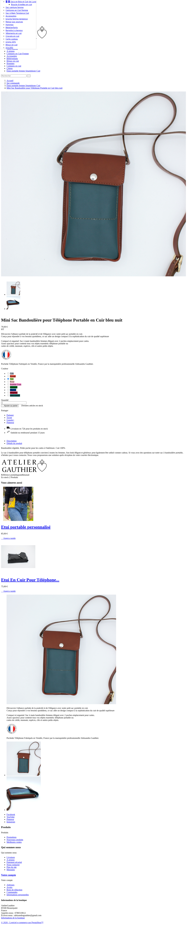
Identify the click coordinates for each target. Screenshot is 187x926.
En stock (5, 477)
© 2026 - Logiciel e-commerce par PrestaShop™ (22, 922)
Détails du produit (14, 443)
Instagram (11, 822)
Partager (10, 415)
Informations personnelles (18, 895)
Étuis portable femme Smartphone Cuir (23, 71)
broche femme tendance (17, 19)
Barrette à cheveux (14, 30)
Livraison (11, 857)
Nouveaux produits (15, 839)
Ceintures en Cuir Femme (17, 10)
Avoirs (9, 887)
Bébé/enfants (12, 27)
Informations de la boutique (13, 918)
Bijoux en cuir (12, 45)
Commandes (12, 892)
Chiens (10, 68)
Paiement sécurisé (14, 862)
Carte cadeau (12, 39)
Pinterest (10, 422)
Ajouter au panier (10, 406)
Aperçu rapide (8, 538)
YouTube (11, 817)
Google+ (10, 420)
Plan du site (12, 867)
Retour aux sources (14, 22)
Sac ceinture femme (15, 7)
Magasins (11, 869)
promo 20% (11, 42)
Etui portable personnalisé (26, 526)
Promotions (11, 837)
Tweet (9, 417)
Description (12, 441)
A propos (11, 51)
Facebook (11, 814)
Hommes (9, 24)
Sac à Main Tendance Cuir (17, 13)
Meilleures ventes (14, 842)
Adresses (10, 885)
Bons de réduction (14, 890)
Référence (5, 475)
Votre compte (8, 875)
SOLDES (9, 47)
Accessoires (11, 16)
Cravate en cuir (12, 36)
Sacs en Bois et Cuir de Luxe (21, 1)
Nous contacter (13, 865)
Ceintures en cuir (14, 66)
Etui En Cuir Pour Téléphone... (30, 579)
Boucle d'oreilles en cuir (21, 4)
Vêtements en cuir (14, 33)
